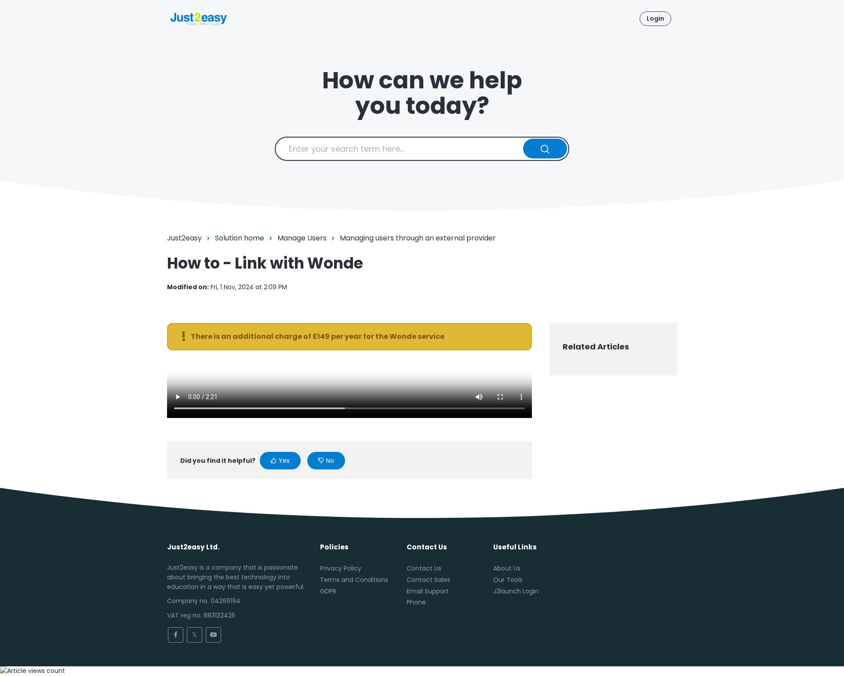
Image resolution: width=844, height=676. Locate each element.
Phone (416, 602)
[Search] (545, 149)
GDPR (328, 591)
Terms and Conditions (354, 579)
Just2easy (184, 238)
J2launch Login (515, 591)
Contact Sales (428, 579)
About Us (506, 568)
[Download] (406, 226)
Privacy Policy (340, 568)
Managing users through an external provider (418, 238)
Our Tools (508, 579)
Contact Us (424, 568)
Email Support (428, 591)
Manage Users (302, 238)
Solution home (239, 238)
